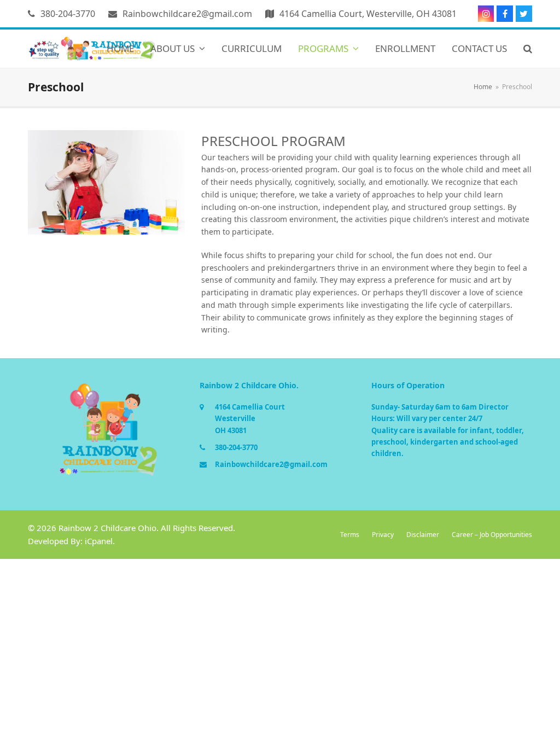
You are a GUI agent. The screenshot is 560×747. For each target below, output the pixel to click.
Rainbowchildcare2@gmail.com (187, 14)
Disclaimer (422, 534)
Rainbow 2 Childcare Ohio (107, 527)
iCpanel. (100, 540)
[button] (527, 49)
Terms (349, 534)
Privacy (383, 534)
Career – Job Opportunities (492, 534)
